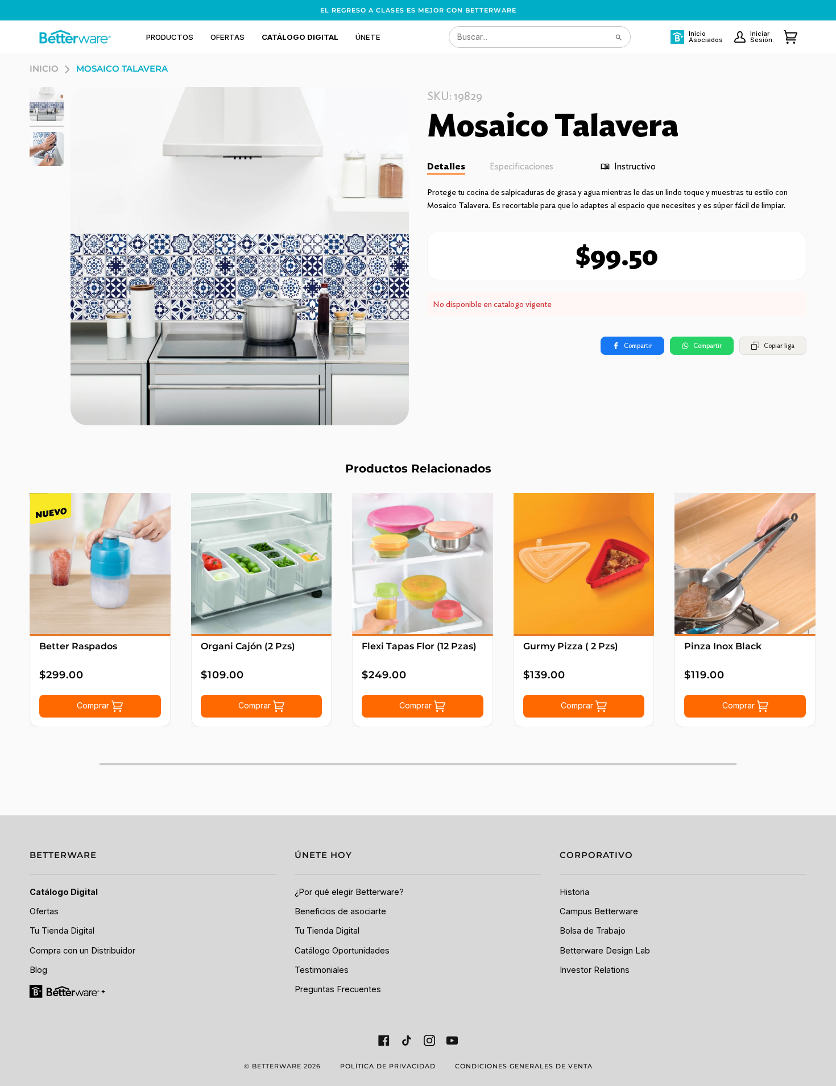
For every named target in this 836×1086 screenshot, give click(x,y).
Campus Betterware (599, 911)
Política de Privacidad (388, 1066)
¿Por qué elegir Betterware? (349, 892)
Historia (574, 892)
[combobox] (539, 37)
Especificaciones (521, 166)
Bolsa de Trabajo (593, 931)
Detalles (446, 166)
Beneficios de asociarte (340, 911)
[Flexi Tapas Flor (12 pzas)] (422, 563)
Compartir (638, 345)
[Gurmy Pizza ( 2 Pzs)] (584, 563)
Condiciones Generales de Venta (524, 1066)
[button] (170, 36)
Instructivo (635, 166)
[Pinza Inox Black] (745, 563)
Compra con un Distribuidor (82, 951)
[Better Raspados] (100, 563)
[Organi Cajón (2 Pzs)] (261, 563)
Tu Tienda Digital (62, 931)
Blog (38, 970)
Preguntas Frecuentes (338, 989)
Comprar (94, 705)
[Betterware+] (68, 991)
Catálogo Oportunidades (342, 951)
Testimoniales (322, 970)
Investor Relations (595, 970)
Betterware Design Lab (605, 951)
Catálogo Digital (64, 892)
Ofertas (44, 911)
